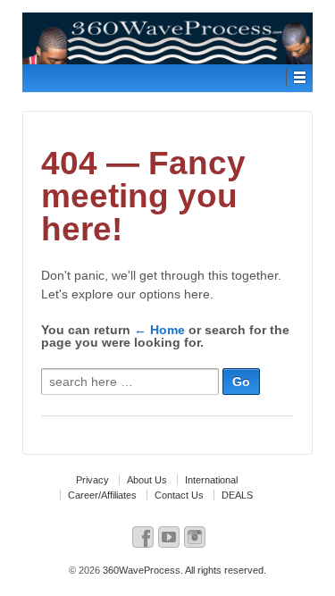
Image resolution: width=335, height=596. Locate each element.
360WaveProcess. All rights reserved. (183, 570)
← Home (159, 330)
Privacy (92, 479)
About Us (147, 479)
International (211, 479)
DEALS (237, 495)
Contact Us (179, 495)
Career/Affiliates (102, 495)
